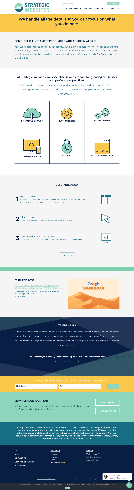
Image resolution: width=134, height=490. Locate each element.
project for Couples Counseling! (46, 479)
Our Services (74, 9)
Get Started (113, 3)
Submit (113, 386)
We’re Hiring (88, 9)
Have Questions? (107, 411)
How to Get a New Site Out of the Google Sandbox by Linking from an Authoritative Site (39, 286)
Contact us (115, 9)
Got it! (67, 488)
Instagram (54, 457)
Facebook (54, 454)
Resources (99, 9)
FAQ (16, 450)
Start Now (67, 256)
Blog (107, 9)
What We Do (62, 9)
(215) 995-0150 (69, 3)
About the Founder (24, 462)
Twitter (53, 459)
